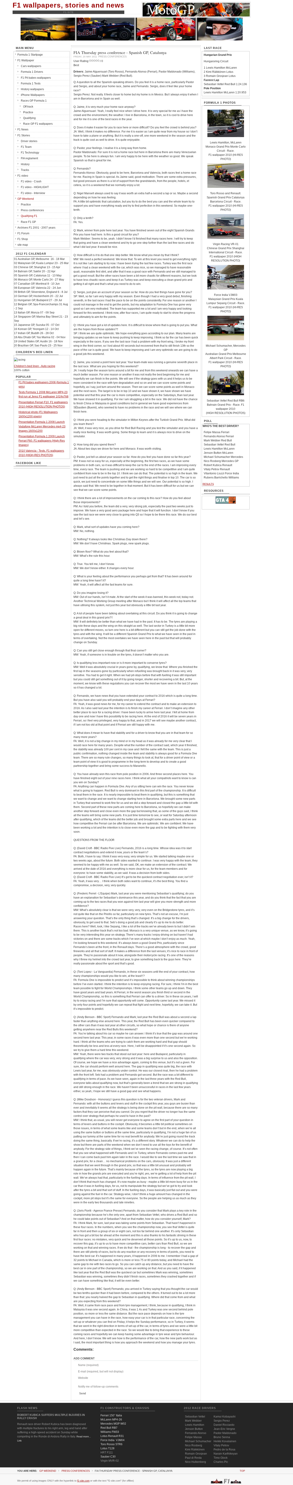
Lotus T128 (107, 1448)
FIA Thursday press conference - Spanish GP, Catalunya (119, 52)
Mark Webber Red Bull (218, 440)
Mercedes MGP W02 (113, 1423)
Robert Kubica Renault (218, 465)
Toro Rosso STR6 (111, 1444)
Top (242, 1470)
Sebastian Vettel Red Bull (219, 444)
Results (208, 484)
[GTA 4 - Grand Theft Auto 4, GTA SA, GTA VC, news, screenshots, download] (226, 502)
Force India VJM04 (112, 1440)
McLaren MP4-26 (111, 1419)
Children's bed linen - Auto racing (34, 366)
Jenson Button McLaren (218, 452)
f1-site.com (83, 1480)
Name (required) (88, 1365)
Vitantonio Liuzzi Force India (221, 473)
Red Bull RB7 (108, 1427)
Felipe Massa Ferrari (216, 432)
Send (82, 1393)
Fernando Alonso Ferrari (219, 436)
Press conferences (76, 1470)
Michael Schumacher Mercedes (223, 457)
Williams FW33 (109, 1432)
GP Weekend (47, 1470)
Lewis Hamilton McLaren (219, 448)
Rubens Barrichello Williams (221, 477)
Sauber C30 (108, 1456)
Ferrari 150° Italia (111, 1415)
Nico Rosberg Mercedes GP (221, 461)
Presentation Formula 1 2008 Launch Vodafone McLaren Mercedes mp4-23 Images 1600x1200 (42, 426)
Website (83, 1378)
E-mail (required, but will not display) (100, 1371)
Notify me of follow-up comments (98, 1386)
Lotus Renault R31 (112, 1436)
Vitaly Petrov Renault (217, 469)
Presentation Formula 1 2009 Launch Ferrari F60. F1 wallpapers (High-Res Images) (42, 441)
